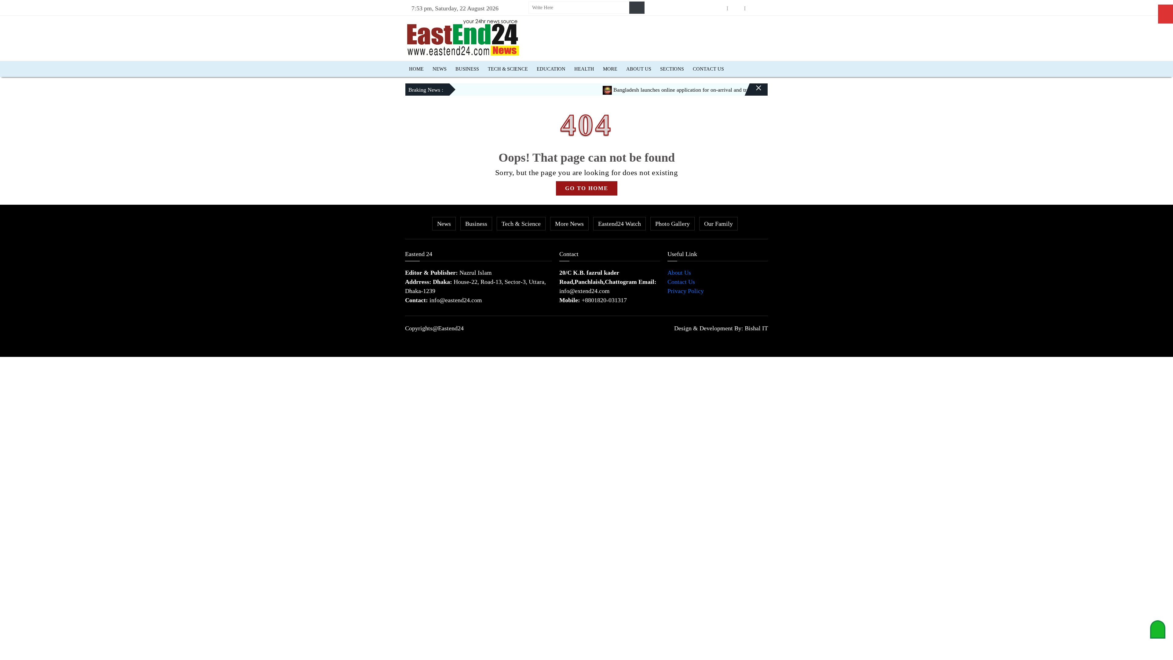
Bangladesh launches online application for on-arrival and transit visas (672, 90)
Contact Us (708, 69)
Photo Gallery (672, 223)
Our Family (718, 223)
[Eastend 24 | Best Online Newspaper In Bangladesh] (463, 36)
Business (467, 69)
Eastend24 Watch (619, 223)
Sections (672, 69)
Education (551, 69)
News (440, 69)
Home (416, 69)
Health (584, 69)
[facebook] (719, 8)
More (610, 69)
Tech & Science (508, 69)
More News (569, 223)
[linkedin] (754, 8)
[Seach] (637, 8)
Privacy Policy (685, 291)
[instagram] (736, 8)
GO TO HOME (586, 188)
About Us (638, 69)
